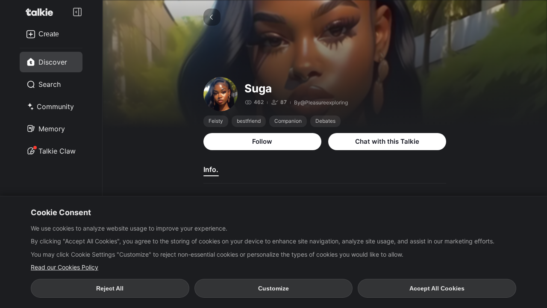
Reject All (110, 288)
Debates (325, 121)
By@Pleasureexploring (321, 102)
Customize (273, 288)
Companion (288, 121)
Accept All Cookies (437, 288)
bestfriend (249, 121)
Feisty (216, 121)
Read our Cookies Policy (64, 267)
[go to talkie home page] (42, 12)
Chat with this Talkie (387, 141)
